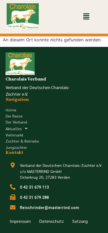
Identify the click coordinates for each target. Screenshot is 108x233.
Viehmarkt (15, 134)
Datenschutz (51, 221)
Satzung (80, 221)
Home (11, 109)
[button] (86, 17)
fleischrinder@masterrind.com (49, 207)
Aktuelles (14, 128)
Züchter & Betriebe (22, 140)
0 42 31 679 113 (34, 187)
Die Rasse (14, 115)
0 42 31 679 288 (34, 197)
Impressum (20, 221)
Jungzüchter (16, 147)
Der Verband (16, 121)
